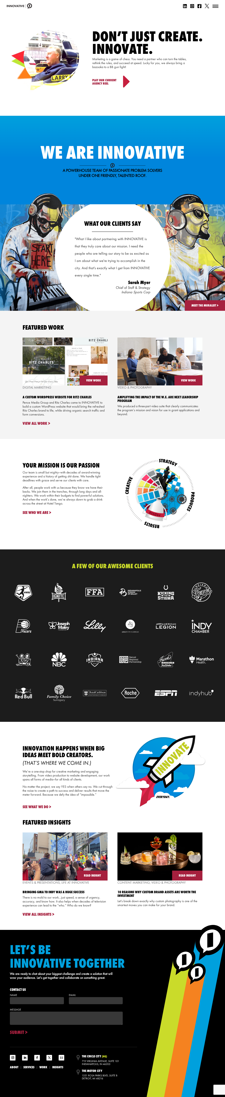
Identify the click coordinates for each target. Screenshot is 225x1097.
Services (28, 1067)
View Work (93, 380)
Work (43, 1067)
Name (13, 995)
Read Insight (92, 875)
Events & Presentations (41, 882)
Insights (57, 1067)
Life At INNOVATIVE (75, 882)
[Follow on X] (49, 1058)
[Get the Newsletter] (61, 1058)
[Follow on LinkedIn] (25, 1058)
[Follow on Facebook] (37, 1058)
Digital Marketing (37, 387)
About (14, 1067)
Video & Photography (134, 387)
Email (72, 995)
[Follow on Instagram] (12, 1058)
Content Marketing (133, 882)
